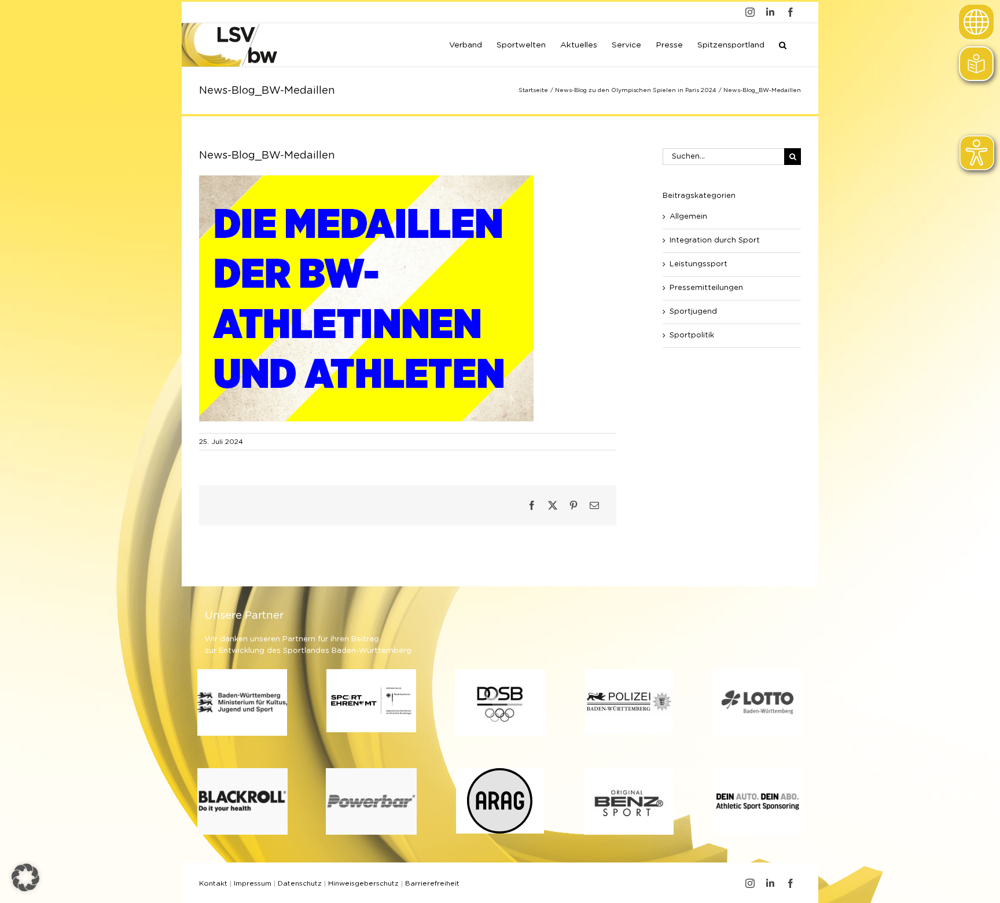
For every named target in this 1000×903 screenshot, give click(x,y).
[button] (782, 44)
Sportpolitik (692, 335)
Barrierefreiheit (432, 883)
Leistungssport (698, 264)
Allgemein (688, 217)
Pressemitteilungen (706, 288)
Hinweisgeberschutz (363, 883)
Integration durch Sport (715, 240)
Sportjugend (693, 311)
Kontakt (213, 883)
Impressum (252, 883)
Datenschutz (300, 883)
